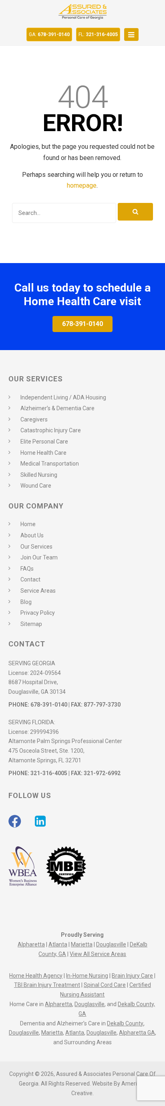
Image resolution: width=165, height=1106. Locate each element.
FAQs (27, 568)
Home (28, 524)
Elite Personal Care (44, 441)
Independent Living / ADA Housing (63, 397)
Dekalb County (125, 1023)
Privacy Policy (37, 613)
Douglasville (111, 944)
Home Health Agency (35, 975)
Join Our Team (39, 557)
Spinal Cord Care (105, 985)
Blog (26, 602)
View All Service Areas (98, 954)
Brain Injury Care (132, 975)
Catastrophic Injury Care (50, 430)
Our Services (36, 546)
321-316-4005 (98, 34)
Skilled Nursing (38, 475)
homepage (82, 185)
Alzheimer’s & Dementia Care (57, 408)
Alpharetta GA (137, 1032)
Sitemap (31, 624)
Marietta (82, 944)
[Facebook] (14, 821)
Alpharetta (31, 944)
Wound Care (35, 485)
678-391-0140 (49, 34)
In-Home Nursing (87, 975)
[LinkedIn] (40, 821)
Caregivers (34, 419)
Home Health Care (43, 453)
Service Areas (38, 590)
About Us (32, 535)
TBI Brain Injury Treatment (47, 985)
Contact (30, 579)
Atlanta (57, 944)
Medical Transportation (49, 463)
